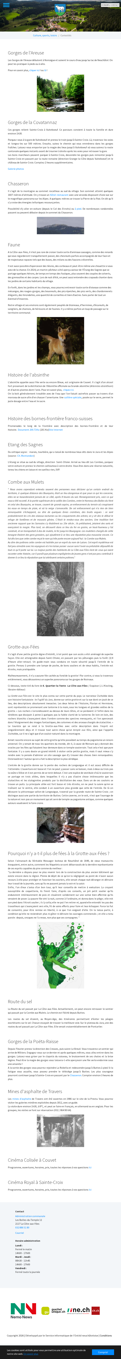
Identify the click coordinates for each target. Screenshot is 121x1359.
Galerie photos (16, 168)
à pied (78, 208)
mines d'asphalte (21, 1098)
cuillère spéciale (72, 397)
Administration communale (30, 1216)
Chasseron (75, 1075)
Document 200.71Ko (28, 429)
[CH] (95, 1310)
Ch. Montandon (25, 455)
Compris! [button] (103, 1352)
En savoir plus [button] (30, 1353)
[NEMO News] (23, 1310)
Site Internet (56, 429)
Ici (90, 1167)
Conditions (106, 1335)
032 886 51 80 (22, 1227)
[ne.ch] (78, 1311)
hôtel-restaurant (59, 194)
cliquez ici (68, 389)
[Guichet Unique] (53, 1311)
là (45, 70)
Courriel (19, 1232)
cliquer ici (34, 70)
